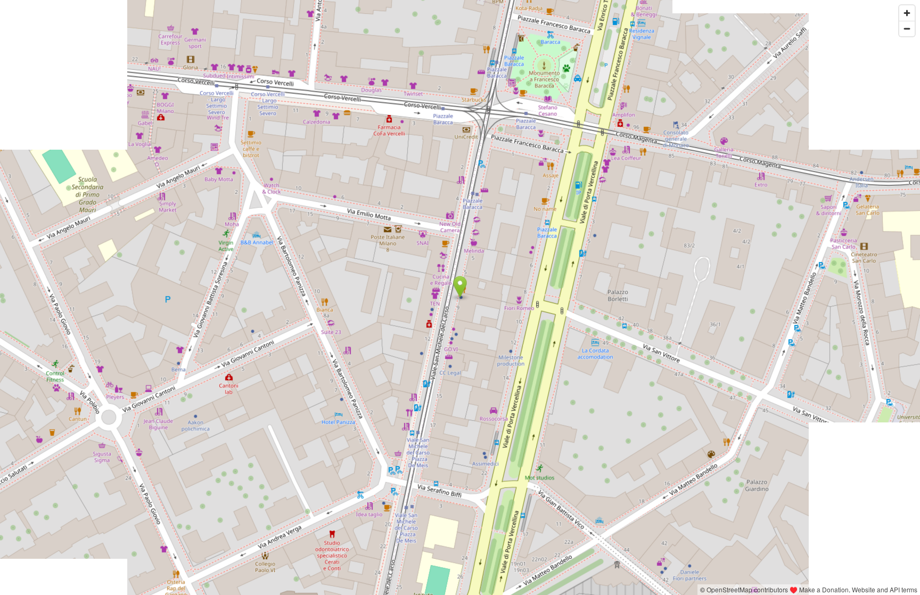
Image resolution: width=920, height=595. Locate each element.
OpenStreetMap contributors (747, 589)
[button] (460, 287)
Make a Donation (824, 589)
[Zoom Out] (907, 28)
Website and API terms (884, 589)
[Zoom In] (907, 13)
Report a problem (670, 589)
